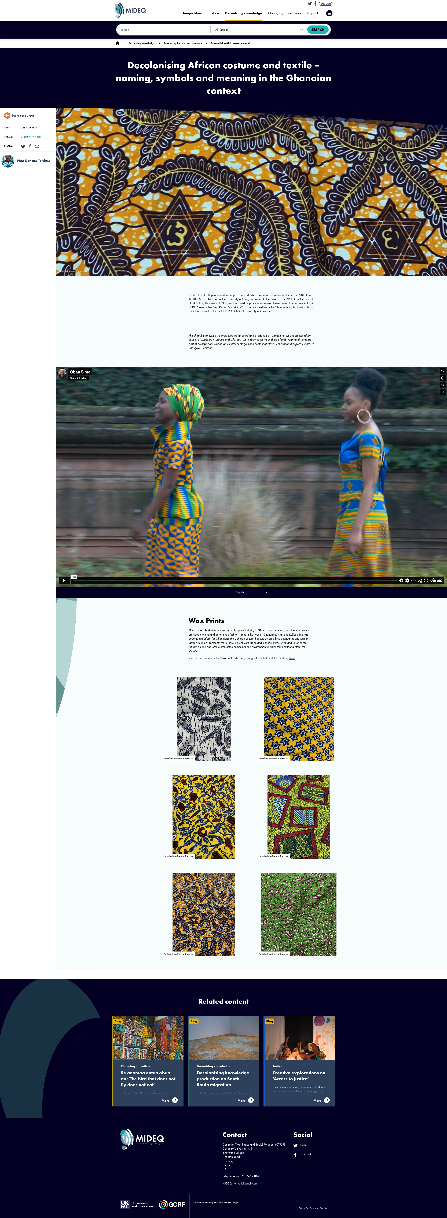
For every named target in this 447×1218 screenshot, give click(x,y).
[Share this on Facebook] (30, 145)
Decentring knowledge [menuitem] (243, 13)
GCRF (172, 1204)
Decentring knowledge (142, 43)
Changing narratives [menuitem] (284, 13)
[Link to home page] (117, 43)
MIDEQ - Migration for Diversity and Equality (134, 10)
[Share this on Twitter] (23, 145)
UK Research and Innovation (136, 1204)
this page (233, 1202)
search (317, 29)
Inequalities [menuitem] (192, 13)
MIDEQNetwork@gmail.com (239, 1183)
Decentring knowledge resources (183, 43)
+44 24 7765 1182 (247, 1176)
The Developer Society (316, 1208)
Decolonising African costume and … (231, 43)
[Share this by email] (37, 145)
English (326, 3)
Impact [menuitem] (312, 13)
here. (292, 658)
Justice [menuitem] (213, 13)
